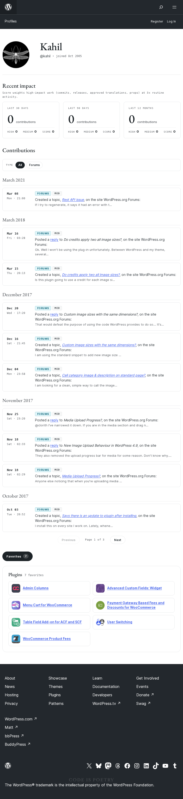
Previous (69, 540)
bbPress (14, 736)
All (20, 165)
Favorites (16, 556)
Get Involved (147, 678)
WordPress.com (21, 719)
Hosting (11, 694)
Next (117, 540)
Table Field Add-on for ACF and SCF (52, 622)
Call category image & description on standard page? (103, 375)
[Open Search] (161, 7)
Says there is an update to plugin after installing (99, 516)
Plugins (55, 694)
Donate (145, 694)
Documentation (105, 686)
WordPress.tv (106, 703)
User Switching (119, 622)
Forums (34, 165)
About (10, 678)
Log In (171, 21)
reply (54, 239)
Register (157, 21)
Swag (143, 703)
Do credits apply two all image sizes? (91, 275)
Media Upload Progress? (81, 476)
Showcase (58, 678)
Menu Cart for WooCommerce (47, 605)
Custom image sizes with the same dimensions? (99, 345)
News (10, 686)
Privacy (11, 703)
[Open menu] (175, 7)
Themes (56, 686)
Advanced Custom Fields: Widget (134, 588)
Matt (11, 727)
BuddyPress (18, 744)
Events (142, 686)
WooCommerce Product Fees (47, 639)
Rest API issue (73, 200)
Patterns (56, 703)
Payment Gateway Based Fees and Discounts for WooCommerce (135, 605)
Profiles (11, 21)
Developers (102, 694)
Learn (97, 678)
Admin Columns (36, 588)
